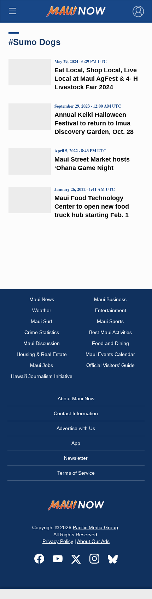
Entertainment (110, 310)
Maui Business (110, 299)
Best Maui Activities (110, 332)
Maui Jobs (41, 365)
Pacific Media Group (95, 527)
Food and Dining (110, 343)
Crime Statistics (41, 332)
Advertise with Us (76, 428)
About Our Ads (93, 541)
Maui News (41, 299)
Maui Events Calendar (110, 354)
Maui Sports (110, 321)
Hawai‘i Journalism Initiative (41, 376)
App (75, 443)
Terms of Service (76, 473)
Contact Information (76, 413)
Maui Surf (41, 321)
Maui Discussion (41, 343)
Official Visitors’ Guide (110, 365)
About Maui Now (76, 398)
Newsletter (76, 458)
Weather (41, 310)
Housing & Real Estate (42, 354)
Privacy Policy (57, 541)
